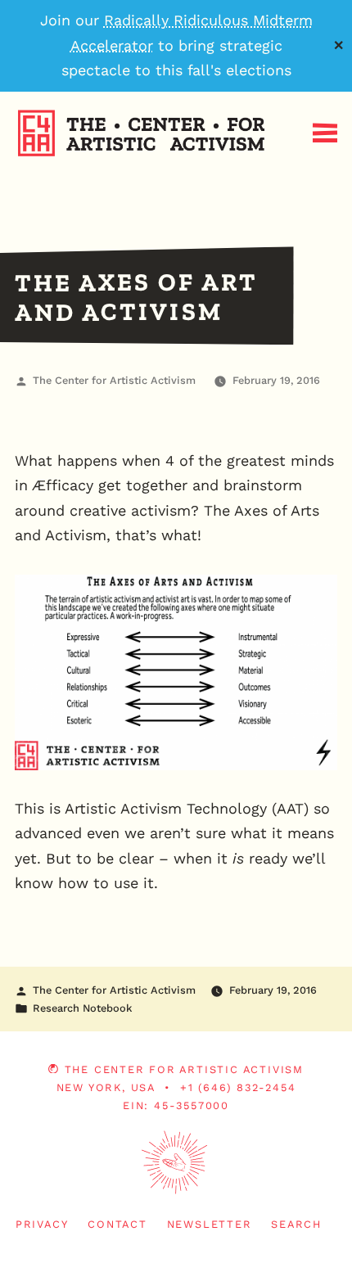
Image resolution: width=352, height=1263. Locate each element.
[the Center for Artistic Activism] (4, 184)
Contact (117, 1224)
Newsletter (209, 1224)
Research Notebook (82, 1008)
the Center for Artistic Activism (184, 1069)
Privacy (42, 1224)
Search (296, 1224)
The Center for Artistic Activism (114, 380)
